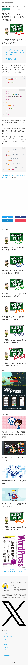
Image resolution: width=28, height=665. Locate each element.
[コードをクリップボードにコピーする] (25, 76)
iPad (17, 6)
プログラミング (11, 6)
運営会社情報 (7, 655)
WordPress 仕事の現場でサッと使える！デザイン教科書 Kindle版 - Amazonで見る (14, 570)
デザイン (6, 644)
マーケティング (22, 6)
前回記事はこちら (11, 59)
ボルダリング (7, 647)
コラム (5, 650)
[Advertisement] (14, 195)
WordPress (4, 6)
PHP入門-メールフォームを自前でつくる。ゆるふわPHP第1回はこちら (15, 52)
